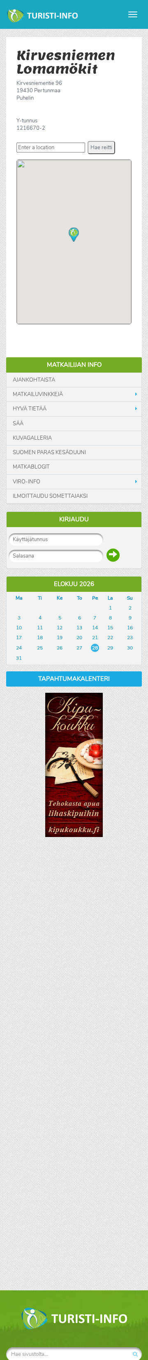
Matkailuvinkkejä (38, 394)
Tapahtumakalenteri (74, 679)
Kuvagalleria (32, 438)
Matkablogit (31, 467)
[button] (101, 147)
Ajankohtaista (34, 380)
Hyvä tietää (29, 409)
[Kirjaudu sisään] (113, 555)
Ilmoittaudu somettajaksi (50, 496)
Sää (18, 424)
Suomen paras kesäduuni (49, 452)
